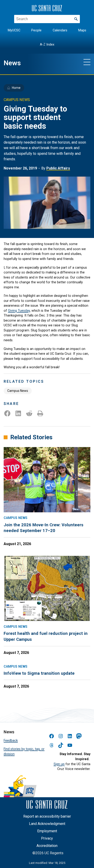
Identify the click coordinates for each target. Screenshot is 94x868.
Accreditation (47, 845)
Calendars (60, 30)
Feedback (11, 740)
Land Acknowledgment (47, 824)
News (12, 63)
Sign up (59, 764)
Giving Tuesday (19, 311)
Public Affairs (58, 168)
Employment (47, 831)
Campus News (17, 391)
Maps (82, 30)
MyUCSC (14, 30)
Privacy (47, 838)
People (36, 30)
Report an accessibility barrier (47, 816)
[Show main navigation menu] (87, 62)
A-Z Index (47, 44)
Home (16, 88)
